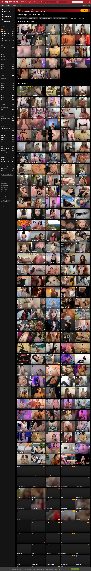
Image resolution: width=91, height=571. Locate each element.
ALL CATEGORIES (8, 174)
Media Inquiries (4, 187)
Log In (87, 1)
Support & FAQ (4, 181)
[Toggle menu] (2, 2)
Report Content (4, 185)
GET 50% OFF (84, 10)
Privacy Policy (4, 189)
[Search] (57, 2)
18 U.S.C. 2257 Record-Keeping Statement (6, 201)
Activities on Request (60, 18)
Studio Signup (4, 196)
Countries (33, 18)
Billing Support (4, 183)
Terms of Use (4, 191)
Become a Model (4, 193)
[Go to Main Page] (12, 2)
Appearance (22, 18)
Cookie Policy (59, 569)
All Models (3, 198)
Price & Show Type (46, 18)
